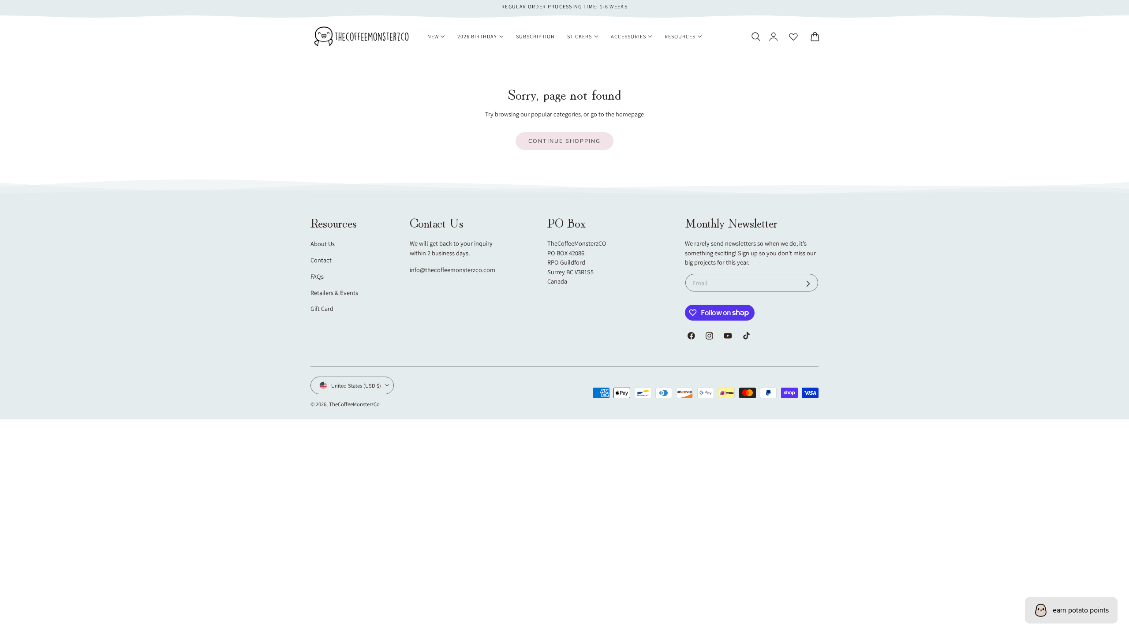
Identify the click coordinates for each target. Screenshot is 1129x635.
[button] (755, 37)
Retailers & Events (334, 292)
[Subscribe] (808, 283)
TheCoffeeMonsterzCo (354, 404)
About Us (322, 243)
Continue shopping (564, 141)
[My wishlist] (793, 36)
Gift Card (321, 308)
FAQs (317, 276)
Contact (321, 260)
